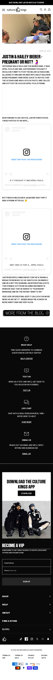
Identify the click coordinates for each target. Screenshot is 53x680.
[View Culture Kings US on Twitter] (37, 639)
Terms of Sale (19, 656)
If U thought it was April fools (26, 180)
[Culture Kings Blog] (26, 313)
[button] (49, 9)
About (6, 612)
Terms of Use (6, 656)
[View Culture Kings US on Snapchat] (48, 639)
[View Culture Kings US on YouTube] (42, 639)
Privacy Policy (31, 656)
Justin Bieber (30, 185)
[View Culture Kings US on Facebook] (26, 639)
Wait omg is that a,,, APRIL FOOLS (26, 265)
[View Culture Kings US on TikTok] (21, 639)
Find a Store (9, 620)
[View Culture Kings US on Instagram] (32, 639)
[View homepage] (16, 9)
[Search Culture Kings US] (41, 9)
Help (5, 604)
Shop (5, 596)
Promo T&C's (44, 656)
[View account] (45, 9)
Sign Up (26, 581)
